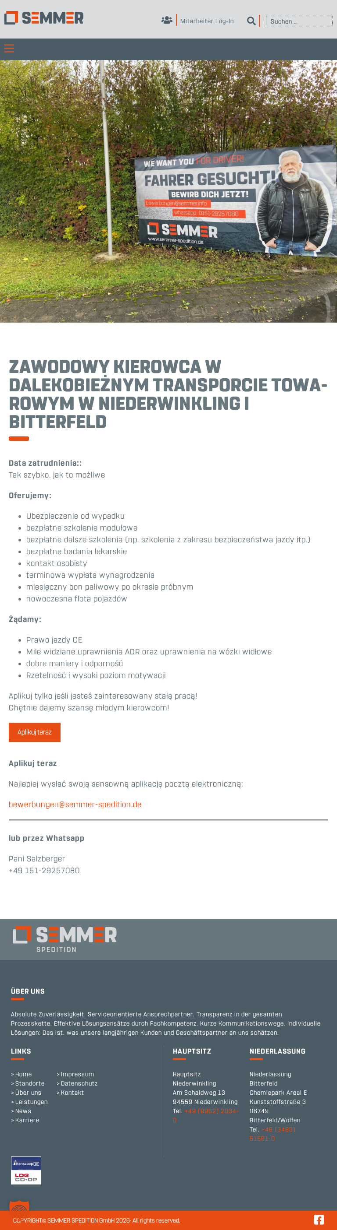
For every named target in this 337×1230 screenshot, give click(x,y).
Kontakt (72, 1092)
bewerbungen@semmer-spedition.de (75, 804)
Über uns (28, 1092)
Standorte (30, 1083)
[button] (19, 1210)
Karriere (27, 1120)
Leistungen (31, 1102)
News (23, 1111)
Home (23, 1074)
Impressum (77, 1074)
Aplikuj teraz (35, 732)
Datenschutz (79, 1083)
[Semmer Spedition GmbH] (43, 18)
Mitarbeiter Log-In (206, 21)
